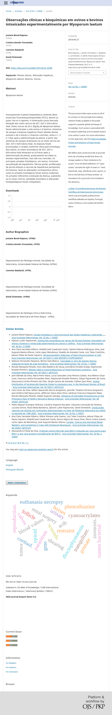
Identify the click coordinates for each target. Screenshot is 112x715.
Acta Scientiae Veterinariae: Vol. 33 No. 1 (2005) (35, 337)
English (9, 465)
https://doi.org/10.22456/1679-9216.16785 (31, 68)
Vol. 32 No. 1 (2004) (34, 11)
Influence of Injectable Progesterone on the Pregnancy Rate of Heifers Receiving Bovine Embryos (58, 397)
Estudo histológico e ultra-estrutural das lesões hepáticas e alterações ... (69, 334)
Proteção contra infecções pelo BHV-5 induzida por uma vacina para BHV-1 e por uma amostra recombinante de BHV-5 (59, 432)
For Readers (11, 663)
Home (8, 11)
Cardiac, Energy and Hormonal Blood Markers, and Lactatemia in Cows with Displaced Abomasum (57, 423)
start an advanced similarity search (36, 449)
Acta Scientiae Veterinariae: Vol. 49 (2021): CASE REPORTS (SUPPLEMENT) (47, 358)
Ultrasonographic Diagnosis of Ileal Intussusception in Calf (72, 355)
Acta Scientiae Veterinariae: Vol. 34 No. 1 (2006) (73, 363)
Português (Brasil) (14, 469)
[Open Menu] (6, 3)
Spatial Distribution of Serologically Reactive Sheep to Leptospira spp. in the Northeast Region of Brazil (58, 383)
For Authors (11, 667)
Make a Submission (17, 482)
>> (27, 442)
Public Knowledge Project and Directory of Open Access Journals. (87, 142)
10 (23, 442)
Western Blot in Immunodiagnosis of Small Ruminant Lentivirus (60, 369)
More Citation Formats (80, 72)
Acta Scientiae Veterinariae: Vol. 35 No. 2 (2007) (61, 413)
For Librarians (12, 671)
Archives (18, 11)
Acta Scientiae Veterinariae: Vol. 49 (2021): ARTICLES (54, 371)
